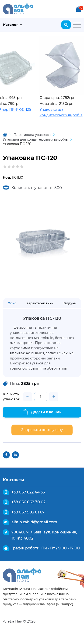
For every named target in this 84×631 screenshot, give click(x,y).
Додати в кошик (45, 412)
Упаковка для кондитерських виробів (57, 112)
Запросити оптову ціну (42, 429)
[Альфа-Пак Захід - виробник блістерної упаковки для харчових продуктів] (18, 8)
